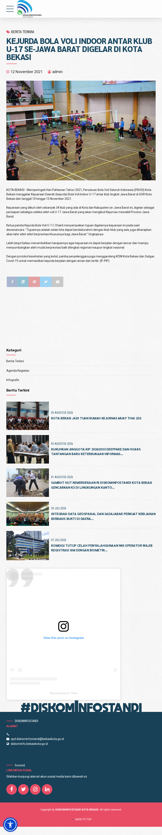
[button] (10, 825)
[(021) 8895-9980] (8, 734)
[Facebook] (12, 282)
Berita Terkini (15, 361)
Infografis (12, 380)
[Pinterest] (34, 282)
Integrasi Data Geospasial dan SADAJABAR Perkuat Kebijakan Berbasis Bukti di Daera (103, 516)
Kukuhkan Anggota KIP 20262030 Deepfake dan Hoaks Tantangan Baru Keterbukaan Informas (95, 451)
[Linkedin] (22, 282)
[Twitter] (45, 282)
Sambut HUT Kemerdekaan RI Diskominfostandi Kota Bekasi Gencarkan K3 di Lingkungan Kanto (101, 484)
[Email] (57, 282)
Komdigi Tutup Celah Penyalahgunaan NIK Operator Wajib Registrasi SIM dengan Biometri (101, 547)
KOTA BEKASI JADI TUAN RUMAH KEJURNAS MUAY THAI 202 (96, 418)
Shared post (58, 693)
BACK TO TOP (83, 819)
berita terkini (22, 32)
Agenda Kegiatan (17, 370)
